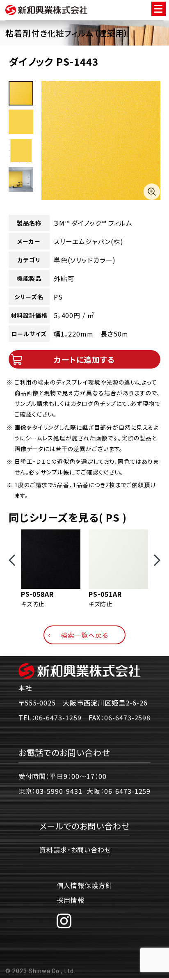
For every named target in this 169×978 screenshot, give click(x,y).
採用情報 (70, 900)
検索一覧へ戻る (85, 635)
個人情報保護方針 (84, 885)
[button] (12, 560)
